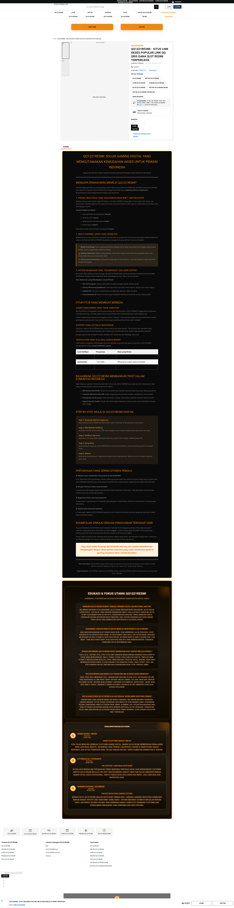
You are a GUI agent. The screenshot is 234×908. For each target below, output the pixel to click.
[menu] (117, 15)
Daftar (177, 7)
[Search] (156, 7)
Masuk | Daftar (122, 1)
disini (140, 105)
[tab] (66, 146)
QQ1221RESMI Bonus (52, 849)
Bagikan (135, 136)
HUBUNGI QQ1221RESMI (125, 2)
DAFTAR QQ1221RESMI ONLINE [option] (158, 87)
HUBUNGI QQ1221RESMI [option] (156, 83)
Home (54, 38)
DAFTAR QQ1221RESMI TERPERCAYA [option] (143, 92)
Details (66, 147)
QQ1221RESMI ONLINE (104, 833)
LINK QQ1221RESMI (19, 905)
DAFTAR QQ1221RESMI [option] (152, 78)
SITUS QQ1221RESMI (30, 834)
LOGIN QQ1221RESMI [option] (138, 83)
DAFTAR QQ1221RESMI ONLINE (99, 862)
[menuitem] (58, 13)
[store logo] (61, 6)
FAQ (47, 846)
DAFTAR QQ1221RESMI (146, 1)
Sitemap (48, 856)
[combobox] (122, 7)
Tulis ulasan (152, 70)
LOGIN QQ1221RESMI (161, 1)
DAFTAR (92, 27)
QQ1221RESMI (133, 1)
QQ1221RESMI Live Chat (53, 852)
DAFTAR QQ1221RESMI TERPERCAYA (101, 866)
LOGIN (142, 27)
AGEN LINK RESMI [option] (137, 96)
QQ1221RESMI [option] (136, 78)
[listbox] (150, 88)
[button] (65, 50)
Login (169, 7)
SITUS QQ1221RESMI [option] (138, 87)
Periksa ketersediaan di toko (142, 133)
